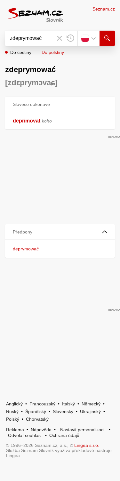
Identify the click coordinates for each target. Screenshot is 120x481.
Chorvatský (37, 419)
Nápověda (41, 429)
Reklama (15, 429)
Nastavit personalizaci (82, 429)
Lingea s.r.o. (86, 445)
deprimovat (26, 120)
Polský (12, 419)
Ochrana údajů (64, 435)
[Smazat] (59, 38)
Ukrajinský (90, 411)
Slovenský (63, 411)
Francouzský (42, 403)
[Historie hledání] (70, 38)
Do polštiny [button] (53, 52)
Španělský (35, 411)
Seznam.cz (103, 8)
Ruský (12, 411)
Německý (91, 403)
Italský (68, 403)
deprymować (26, 248)
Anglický (14, 403)
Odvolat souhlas (24, 435)
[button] (60, 232)
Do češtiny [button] (20, 52)
